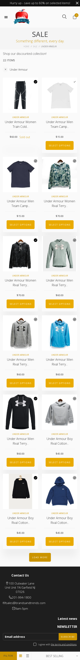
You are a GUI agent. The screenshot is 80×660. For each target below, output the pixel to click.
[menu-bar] (7, 17)
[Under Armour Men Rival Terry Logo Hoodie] (59, 253)
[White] (75, 82)
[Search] (64, 16)
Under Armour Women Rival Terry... (59, 203)
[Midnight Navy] (35, 161)
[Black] (35, 82)
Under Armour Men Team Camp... (59, 124)
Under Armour (19, 69)
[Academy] (75, 478)
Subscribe (68, 636)
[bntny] (21, 17)
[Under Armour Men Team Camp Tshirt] (59, 95)
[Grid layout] (20, 656)
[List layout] (27, 656)
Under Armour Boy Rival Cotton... (60, 441)
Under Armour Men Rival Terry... (59, 282)
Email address (15, 637)
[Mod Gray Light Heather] (75, 399)
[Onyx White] (35, 319)
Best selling (54, 656)
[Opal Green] (75, 161)
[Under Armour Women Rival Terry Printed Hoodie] (59, 174)
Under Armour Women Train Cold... (20, 124)
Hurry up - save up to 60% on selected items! (40, 3)
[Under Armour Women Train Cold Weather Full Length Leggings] (20, 95)
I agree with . (57, 644)
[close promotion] (77, 3)
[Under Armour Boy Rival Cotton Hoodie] (59, 412)
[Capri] (75, 319)
